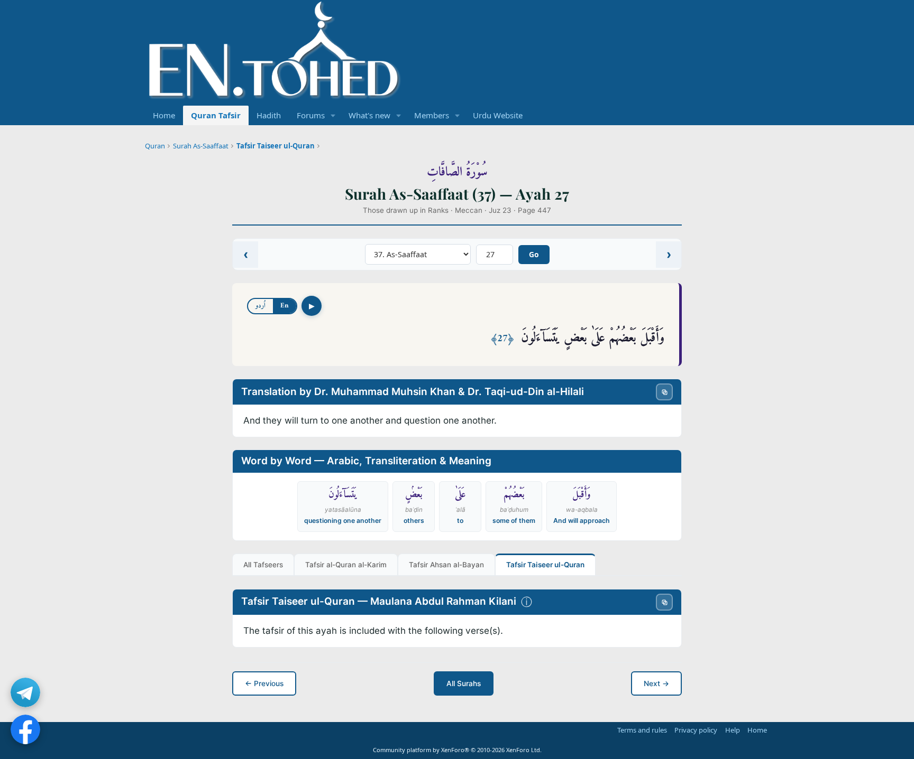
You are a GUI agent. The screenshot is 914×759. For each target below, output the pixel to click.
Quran (155, 146)
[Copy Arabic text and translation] (664, 391)
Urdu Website (498, 115)
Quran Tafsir (216, 115)
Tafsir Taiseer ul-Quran (275, 146)
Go (534, 254)
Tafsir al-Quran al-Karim (346, 564)
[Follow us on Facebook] (25, 729)
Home (164, 115)
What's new (369, 115)
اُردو (260, 305)
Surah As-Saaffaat (201, 146)
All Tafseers (263, 564)
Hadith (269, 115)
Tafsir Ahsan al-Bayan (446, 564)
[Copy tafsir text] (664, 602)
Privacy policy (695, 730)
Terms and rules (642, 730)
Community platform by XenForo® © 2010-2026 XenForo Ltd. (457, 750)
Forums (311, 115)
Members (431, 115)
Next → (656, 683)
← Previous (264, 683)
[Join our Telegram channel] (25, 692)
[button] (333, 115)
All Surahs (463, 683)
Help (732, 730)
